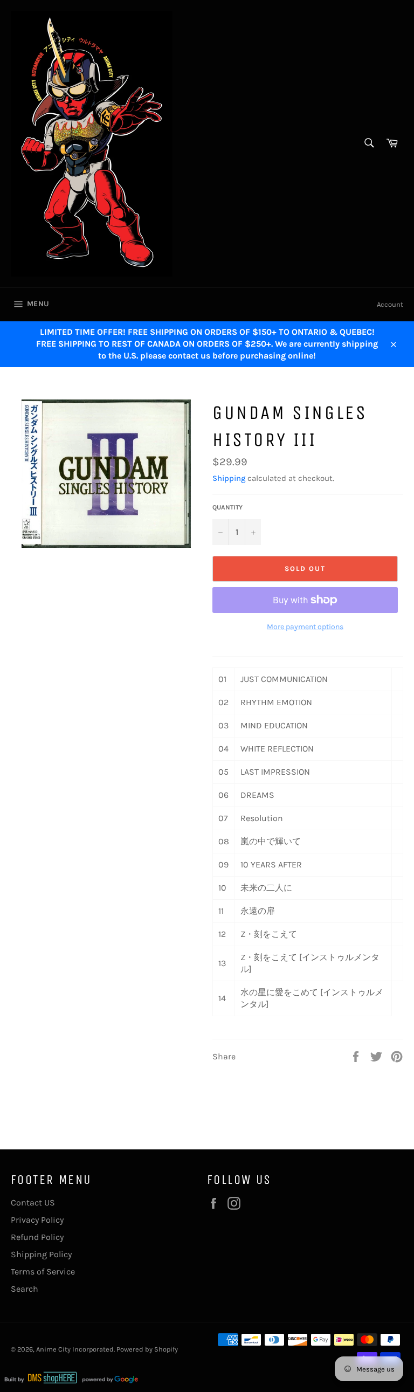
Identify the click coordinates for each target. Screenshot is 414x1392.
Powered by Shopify (147, 1349)
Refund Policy (37, 1237)
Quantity (227, 507)
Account (390, 304)
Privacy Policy (37, 1220)
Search (24, 1289)
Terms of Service (43, 1271)
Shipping (228, 478)
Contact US (33, 1202)
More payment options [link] (305, 626)
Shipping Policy (41, 1254)
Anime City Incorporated (75, 1349)
